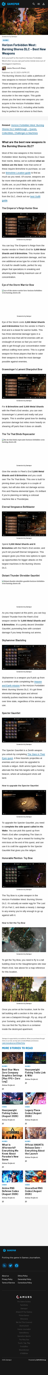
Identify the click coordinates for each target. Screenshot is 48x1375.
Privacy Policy (7, 1279)
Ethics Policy (23, 1276)
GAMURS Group (41, 1360)
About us (5, 1276)
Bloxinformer (24, 1350)
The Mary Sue (24, 1339)
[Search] (33, 3)
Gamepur (24, 1308)
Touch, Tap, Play (24, 1343)
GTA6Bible (24, 1353)
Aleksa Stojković (8, 1085)
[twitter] (10, 1265)
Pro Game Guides (24, 1302)
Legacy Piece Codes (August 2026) (33, 1113)
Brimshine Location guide (18, 173)
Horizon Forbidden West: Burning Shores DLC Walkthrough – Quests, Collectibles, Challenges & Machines (23, 129)
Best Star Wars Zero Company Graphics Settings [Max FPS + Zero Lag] (12, 1075)
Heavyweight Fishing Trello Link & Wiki (35, 1072)
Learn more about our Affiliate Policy (13, 1043)
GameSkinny (24, 1333)
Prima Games (24, 1315)
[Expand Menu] (38, 3)
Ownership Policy (24, 1279)
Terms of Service (8, 1283)
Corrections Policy (25, 1283)
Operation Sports (24, 1336)
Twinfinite (24, 1305)
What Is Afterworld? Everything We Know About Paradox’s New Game (10, 1152)
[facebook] (16, 1265)
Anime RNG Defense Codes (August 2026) (10, 1191)
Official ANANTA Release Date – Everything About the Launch (35, 1149)
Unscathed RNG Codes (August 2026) (34, 1191)
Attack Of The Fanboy (24, 1312)
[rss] (4, 1265)
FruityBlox (24, 1346)
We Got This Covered (24, 1322)
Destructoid (24, 1326)
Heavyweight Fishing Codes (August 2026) (10, 1113)
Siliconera (24, 1319)
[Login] (43, 3)
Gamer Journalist (24, 1329)
